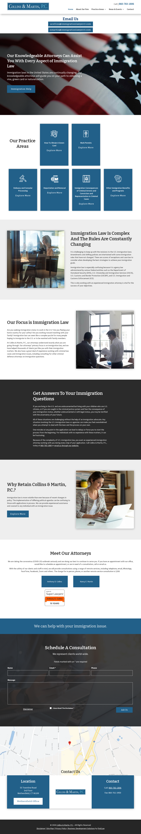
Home (70, 9)
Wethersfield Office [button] (28, 801)
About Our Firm (82, 9)
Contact (130, 9)
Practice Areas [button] (98, 9)
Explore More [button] (54, 150)
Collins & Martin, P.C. (65, 825)
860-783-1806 (126, 4)
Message (11, 680)
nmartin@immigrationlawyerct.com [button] (70, 30)
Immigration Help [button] (21, 89)
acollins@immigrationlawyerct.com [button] (70, 24)
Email (52, 668)
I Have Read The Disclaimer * (63, 708)
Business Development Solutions (81, 828)
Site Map (50, 828)
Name (10, 668)
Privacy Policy (61, 828)
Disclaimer (28, 709)
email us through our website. (66, 445)
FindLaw (101, 828)
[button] (139, 818)
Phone (94, 668)
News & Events (115, 9)
